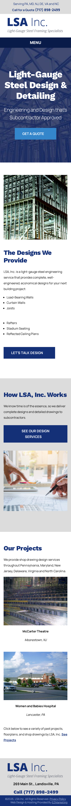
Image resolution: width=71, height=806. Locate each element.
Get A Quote (33, 133)
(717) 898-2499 (47, 9)
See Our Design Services (35, 434)
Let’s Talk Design (27, 352)
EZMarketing (59, 802)
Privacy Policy (58, 799)
